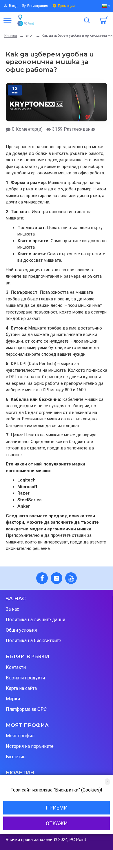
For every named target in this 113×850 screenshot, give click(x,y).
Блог (29, 35)
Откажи (57, 823)
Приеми (57, 808)
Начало (10, 36)
